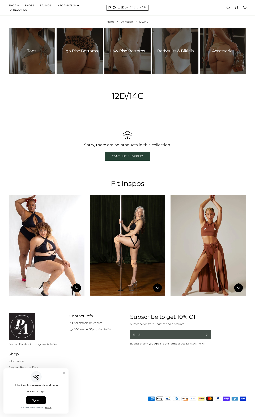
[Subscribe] (206, 334)
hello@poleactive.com (88, 323)
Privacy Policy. (196, 343)
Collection (127, 21)
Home (110, 21)
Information (16, 361)
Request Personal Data (23, 367)
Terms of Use (177, 343)
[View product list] (76, 287)
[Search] (228, 7)
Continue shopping (127, 156)
